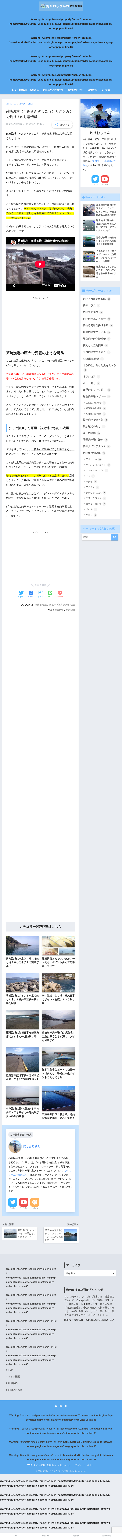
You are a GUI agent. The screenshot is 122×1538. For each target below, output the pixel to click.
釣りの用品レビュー (96, 318)
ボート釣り (91, 383)
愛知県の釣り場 (95, 408)
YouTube (23, 1208)
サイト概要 (14, 1376)
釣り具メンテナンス (96, 446)
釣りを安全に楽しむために (25, 89)
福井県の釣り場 (66, 604)
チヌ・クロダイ (95, 498)
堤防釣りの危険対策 (96, 338)
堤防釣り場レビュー (45, 604)
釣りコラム (91, 305)
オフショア (91, 376)
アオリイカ (93, 459)
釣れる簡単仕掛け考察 (97, 325)
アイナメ (92, 487)
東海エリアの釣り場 (53, 89)
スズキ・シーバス (96, 470)
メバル (91, 509)
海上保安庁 (73, 1307)
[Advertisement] (40, 320)
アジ (90, 476)
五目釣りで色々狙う (96, 352)
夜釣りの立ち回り (95, 345)
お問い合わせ (15, 1390)
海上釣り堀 (91, 433)
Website (35, 1208)
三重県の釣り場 (95, 402)
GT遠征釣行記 (93, 358)
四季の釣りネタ (75, 89)
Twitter (12, 1208)
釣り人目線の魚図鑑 (96, 299)
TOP (10, 1370)
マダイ (91, 481)
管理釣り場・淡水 (95, 439)
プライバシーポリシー (84, 1465)
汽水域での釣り (93, 426)
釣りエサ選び (92, 312)
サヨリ (91, 515)
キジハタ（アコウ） (98, 465)
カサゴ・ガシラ (95, 503)
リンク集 (105, 89)
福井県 (60, 609)
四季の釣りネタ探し (96, 389)
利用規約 (13, 1383)
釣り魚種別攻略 (94, 453)
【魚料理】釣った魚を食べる (99, 367)
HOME (63, 1406)
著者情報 (92, 89)
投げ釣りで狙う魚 (95, 419)
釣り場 (71, 609)
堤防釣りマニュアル (96, 332)
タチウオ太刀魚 (95, 492)
